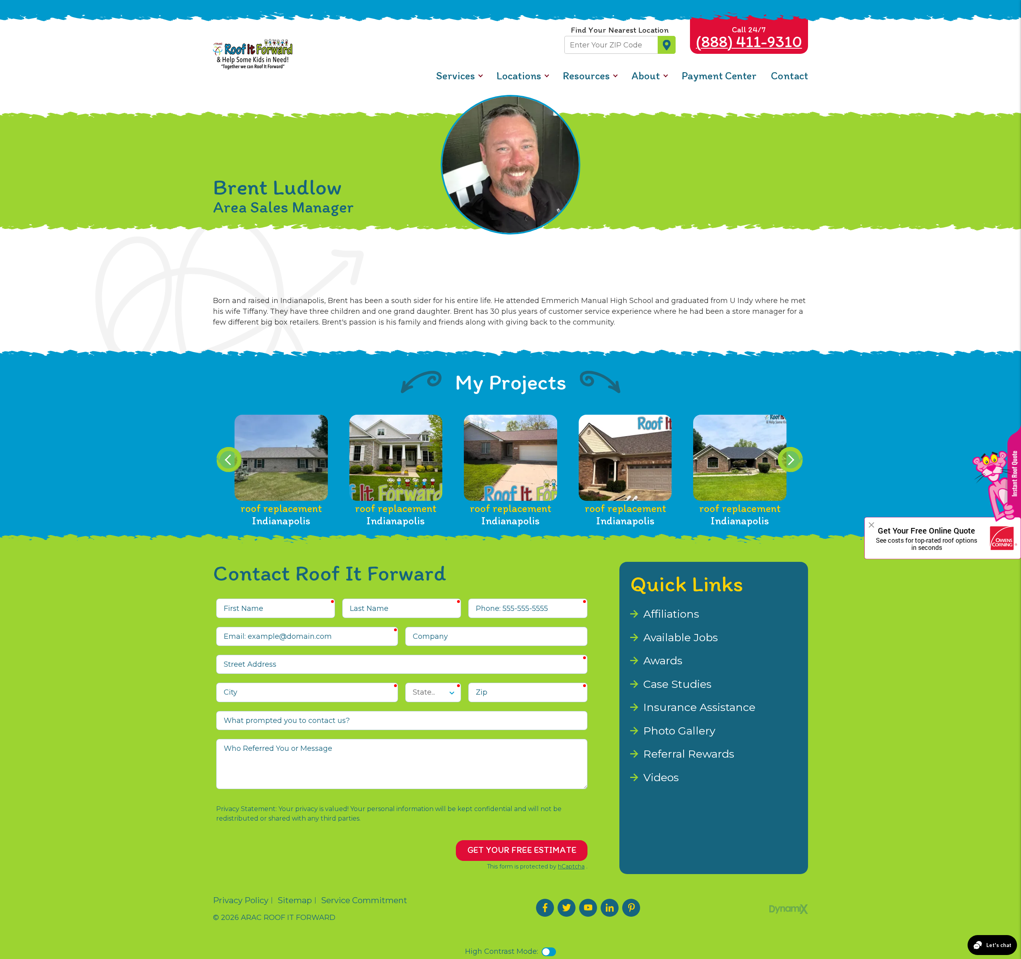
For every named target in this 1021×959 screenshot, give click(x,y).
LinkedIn (610, 908)
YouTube (588, 908)
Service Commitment (364, 900)
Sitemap (295, 900)
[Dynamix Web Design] (788, 909)
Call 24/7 (749, 38)
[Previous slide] (229, 459)
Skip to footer (31, 23)
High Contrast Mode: (43, 34)
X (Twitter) (567, 908)
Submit (667, 45)
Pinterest (631, 908)
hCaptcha (571, 866)
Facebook (545, 908)
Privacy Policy (240, 900)
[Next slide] (790, 459)
